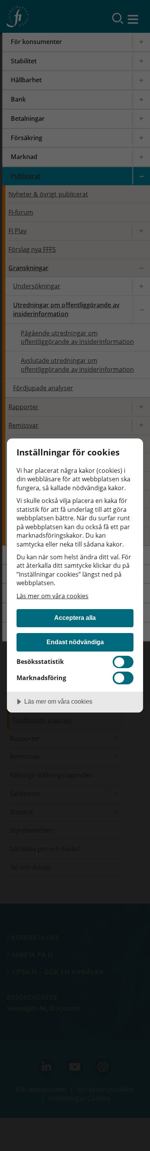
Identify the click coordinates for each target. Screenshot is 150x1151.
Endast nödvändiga (75, 641)
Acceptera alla (75, 617)
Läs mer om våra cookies (52, 596)
